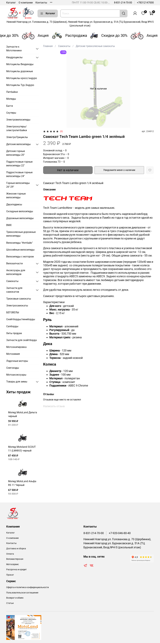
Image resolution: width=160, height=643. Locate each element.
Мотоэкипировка (16, 347)
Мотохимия (13, 353)
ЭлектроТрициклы (17, 137)
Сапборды (12, 326)
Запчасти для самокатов (14, 290)
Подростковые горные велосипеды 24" (19, 174)
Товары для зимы (16, 381)
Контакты (41, 2)
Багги (9, 105)
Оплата (10, 554)
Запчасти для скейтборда (21, 340)
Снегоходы (12, 367)
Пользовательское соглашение (22, 592)
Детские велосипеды (18, 144)
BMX (9, 225)
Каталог (11, 2)
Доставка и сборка (16, 548)
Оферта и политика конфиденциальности (27, 587)
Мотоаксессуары (16, 374)
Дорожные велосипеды (20, 218)
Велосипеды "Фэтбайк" (19, 242)
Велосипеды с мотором (20, 256)
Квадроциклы (14, 57)
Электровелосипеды (18, 119)
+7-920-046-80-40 (120, 533)
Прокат (10, 575)
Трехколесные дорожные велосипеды (21, 234)
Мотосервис (12, 564)
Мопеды (11, 98)
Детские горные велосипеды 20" (15, 153)
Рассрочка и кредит (16, 569)
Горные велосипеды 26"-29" (18, 185)
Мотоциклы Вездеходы (19, 64)
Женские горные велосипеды (16, 195)
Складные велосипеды (19, 211)
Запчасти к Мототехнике (14, 48)
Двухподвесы (14, 204)
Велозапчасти (14, 263)
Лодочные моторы (17, 360)
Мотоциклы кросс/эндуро (21, 78)
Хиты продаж (14, 333)
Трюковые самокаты (18, 298)
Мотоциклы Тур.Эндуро (20, 85)
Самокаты (64, 46)
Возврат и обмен (14, 598)
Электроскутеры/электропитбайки (16, 128)
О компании (26, 2)
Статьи (10, 603)
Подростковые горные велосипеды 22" (19, 163)
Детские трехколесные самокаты (95, 46)
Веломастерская (14, 559)
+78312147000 (145, 2)
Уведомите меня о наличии (119, 170)
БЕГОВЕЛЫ (12, 312)
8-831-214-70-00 (123, 2)
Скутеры (11, 112)
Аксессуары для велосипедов (15, 272)
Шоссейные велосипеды (20, 249)
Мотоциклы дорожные (19, 71)
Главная (48, 46)
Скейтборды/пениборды (20, 319)
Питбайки (12, 91)
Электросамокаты (17, 305)
